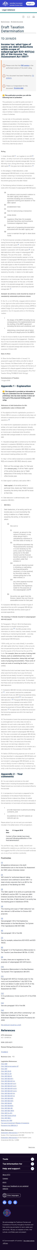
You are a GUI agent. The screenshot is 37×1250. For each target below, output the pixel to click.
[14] (8, 709)
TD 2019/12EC (18, 88)
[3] (9, 165)
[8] (9, 419)
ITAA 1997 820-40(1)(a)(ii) (8, 1086)
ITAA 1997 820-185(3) (7, 1110)
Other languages (13, 1195)
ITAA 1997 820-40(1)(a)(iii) (9, 1088)
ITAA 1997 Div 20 (6, 1074)
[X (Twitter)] (10, 1202)
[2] (32, 155)
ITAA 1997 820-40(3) (7, 1101)
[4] (33, 165)
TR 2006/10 (4, 1052)
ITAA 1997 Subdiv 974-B (8, 1115)
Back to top (32, 1147)
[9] (30, 589)
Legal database (8, 10)
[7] (10, 288)
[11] (4, 692)
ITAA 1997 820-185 (6, 1108)
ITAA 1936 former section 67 (9, 1066)
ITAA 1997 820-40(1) (7, 1078)
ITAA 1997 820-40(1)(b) (8, 1093)
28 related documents (17, 21)
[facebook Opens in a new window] (4, 1202)
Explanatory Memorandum (9, 1132)
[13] (12, 699)
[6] (29, 249)
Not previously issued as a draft (11, 1025)
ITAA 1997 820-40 (6, 1076)
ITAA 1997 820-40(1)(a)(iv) (9, 1091)
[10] (14, 628)
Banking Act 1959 (6, 1120)
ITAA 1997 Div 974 (6, 1113)
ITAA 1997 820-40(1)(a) (8, 1081)
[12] (20, 697)
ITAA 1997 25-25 (6, 1071)
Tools (5, 1159)
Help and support (11, 1168)
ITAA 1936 (4, 1064)
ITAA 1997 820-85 (6, 1103)
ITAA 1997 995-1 (6, 1118)
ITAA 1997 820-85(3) (7, 1106)
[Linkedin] (15, 1202)
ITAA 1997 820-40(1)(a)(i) (8, 1083)
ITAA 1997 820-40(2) (7, 1098)
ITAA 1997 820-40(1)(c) (8, 1096)
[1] (15, 155)
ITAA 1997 (4, 1069)
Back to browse (5, 21)
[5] (18, 244)
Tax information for (12, 1164)
